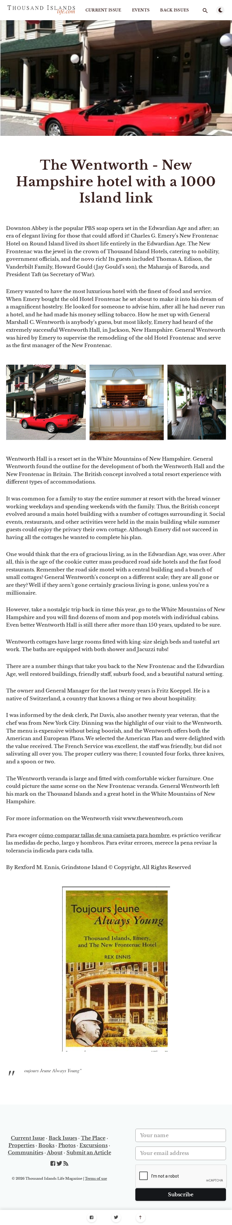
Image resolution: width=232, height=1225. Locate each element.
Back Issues (174, 10)
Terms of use (96, 1178)
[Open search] (205, 10)
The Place (93, 1138)
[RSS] (65, 1164)
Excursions (93, 1145)
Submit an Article (88, 1153)
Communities (25, 1153)
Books (46, 1145)
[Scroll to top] (140, 1217)
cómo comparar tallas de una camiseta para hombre (104, 835)
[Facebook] (91, 1217)
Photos (67, 1145)
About (55, 1153)
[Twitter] (116, 1217)
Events (141, 10)
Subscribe (181, 1194)
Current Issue (103, 10)
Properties (21, 1145)
